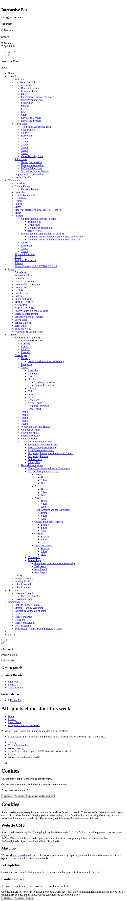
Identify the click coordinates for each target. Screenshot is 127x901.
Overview (20, 183)
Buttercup (33, 373)
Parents (12, 269)
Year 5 (24, 150)
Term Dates (21, 325)
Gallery (18, 575)
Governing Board (24, 593)
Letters (18, 296)
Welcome (19, 79)
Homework (34, 557)
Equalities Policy (30, 91)
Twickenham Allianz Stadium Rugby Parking (38, 628)
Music (18, 212)
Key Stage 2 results (31, 117)
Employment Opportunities (29, 174)
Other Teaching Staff (32, 156)
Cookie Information (18, 745)
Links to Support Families (28, 604)
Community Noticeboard (28, 284)
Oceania (38, 533)
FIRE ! (24, 346)
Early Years (40, 566)
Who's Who (21, 123)
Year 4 (24, 147)
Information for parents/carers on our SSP (42, 233)
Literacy (32, 388)
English (18, 203)
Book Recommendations (41, 450)
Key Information (23, 85)
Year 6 (24, 153)
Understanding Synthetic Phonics (38, 218)
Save (30, 898)
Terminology (34, 221)
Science (19, 263)
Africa (37, 498)
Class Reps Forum (24, 281)
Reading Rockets (23, 581)
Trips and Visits (23, 328)
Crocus (31, 376)
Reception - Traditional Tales (43, 444)
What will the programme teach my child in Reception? (56, 236)
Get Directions (15, 687)
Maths (18, 206)
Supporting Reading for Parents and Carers (50, 453)
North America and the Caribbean (52, 509)
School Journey (23, 587)
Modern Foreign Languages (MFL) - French (38, 209)
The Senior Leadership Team (36, 126)
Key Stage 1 (40, 569)
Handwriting (34, 408)
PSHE (18, 257)
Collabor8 (20, 619)
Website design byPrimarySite (24, 757)
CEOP (11, 51)
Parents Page (34, 560)
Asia (36, 486)
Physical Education (25, 254)
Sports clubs (21, 319)
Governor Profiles (30, 596)
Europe (38, 474)
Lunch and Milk (23, 299)
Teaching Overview (44, 382)
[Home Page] (2, 643)
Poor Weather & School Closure (31, 310)
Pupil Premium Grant (32, 100)
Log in (11, 634)
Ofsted (24, 94)
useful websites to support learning (46, 361)
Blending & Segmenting (40, 227)
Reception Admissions (32, 165)
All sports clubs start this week (24, 725)
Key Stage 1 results (31, 120)
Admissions (21, 159)
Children (12, 334)
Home (11, 73)
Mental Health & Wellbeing (29, 607)
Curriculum (27, 102)
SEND (24, 108)
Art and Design (23, 186)
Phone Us (13, 681)
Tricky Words (35, 230)
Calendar (19, 278)
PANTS (25, 349)
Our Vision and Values (26, 82)
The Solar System (43, 545)
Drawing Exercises (31, 189)
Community (14, 602)
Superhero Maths (30, 432)
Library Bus (34, 462)
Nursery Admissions (31, 162)
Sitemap (12, 742)
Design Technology (25, 195)
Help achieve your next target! (43, 471)
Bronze (45, 477)
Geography (20, 198)
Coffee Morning (23, 625)
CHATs (18, 613)
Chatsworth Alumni (25, 622)
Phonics (19, 215)
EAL (23, 111)
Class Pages (21, 355)
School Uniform (23, 322)
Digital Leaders (29, 438)
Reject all (7, 796)
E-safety (19, 290)
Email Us (13, 684)
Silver (44, 480)
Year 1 (24, 138)
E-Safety (25, 343)
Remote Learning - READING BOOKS (36, 266)
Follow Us (15, 700)
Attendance (20, 272)
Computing (20, 192)
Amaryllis (33, 370)
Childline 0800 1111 (31, 340)
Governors (13, 590)
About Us (13, 76)
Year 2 (24, 141)
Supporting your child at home (30, 610)
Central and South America (48, 521)
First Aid (25, 352)
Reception (26, 135)
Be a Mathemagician (32, 465)
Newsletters (21, 304)
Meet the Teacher (24, 301)
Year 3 (24, 144)
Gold (43, 483)
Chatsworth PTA (23, 616)
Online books (35, 459)
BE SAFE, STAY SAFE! (28, 337)
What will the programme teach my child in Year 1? (54, 239)
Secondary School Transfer (35, 171)
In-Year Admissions (31, 168)
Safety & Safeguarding (26, 313)
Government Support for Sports (37, 97)
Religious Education (25, 260)
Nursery (25, 132)
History (18, 201)
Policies (25, 105)
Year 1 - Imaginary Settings (42, 447)
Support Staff (28, 129)
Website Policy (15, 748)
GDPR (24, 114)
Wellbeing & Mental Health (29, 331)
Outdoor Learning (30, 429)
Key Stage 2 (40, 572)
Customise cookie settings (40, 796)
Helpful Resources (44, 385)
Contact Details (23, 177)
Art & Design (35, 402)
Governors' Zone (23, 599)
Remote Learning (30, 88)
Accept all (19, 796)
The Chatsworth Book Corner (36, 441)
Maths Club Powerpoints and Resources (49, 468)
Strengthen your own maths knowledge (54, 563)
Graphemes (34, 224)
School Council (23, 584)
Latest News (21, 293)
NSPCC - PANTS (24, 307)
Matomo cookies (18, 855)
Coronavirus (21, 287)
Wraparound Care (24, 275)
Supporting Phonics (38, 456)
